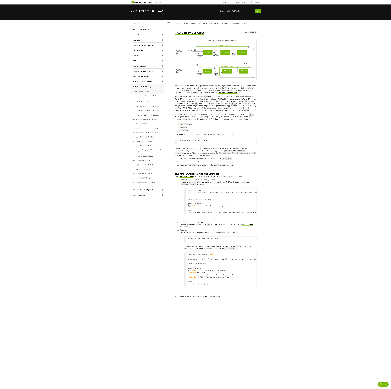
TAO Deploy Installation (143, 102)
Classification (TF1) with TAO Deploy (147, 106)
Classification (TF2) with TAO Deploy (147, 111)
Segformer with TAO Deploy (145, 165)
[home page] (136, 2)
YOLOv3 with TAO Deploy (144, 174)
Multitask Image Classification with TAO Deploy (149, 151)
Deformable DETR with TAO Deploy (147, 115)
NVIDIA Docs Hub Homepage (186, 23)
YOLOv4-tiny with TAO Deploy (145, 182)
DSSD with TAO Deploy (143, 124)
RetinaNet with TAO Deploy (145, 156)
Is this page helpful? (249, 32)
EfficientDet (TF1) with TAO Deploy (147, 128)
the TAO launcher (186, 176)
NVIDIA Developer (227, 2)
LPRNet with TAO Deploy (144, 141)
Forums (244, 2)
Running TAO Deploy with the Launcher (197, 173)
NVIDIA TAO (203, 23)
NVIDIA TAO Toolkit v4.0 (219, 23)
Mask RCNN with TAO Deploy (145, 146)
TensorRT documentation (227, 92)
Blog (237, 2)
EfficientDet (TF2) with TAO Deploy (147, 133)
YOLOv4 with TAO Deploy (144, 178)
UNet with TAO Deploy (143, 169)
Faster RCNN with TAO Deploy (145, 137)
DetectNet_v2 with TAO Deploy (146, 119)
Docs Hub (147, 2)
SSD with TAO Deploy (143, 160)
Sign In (257, 2)
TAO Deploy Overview (239, 23)
